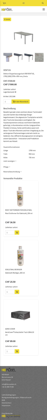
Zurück (7, 19)
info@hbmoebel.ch (9, 384)
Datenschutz (6, 403)
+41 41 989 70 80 (8, 387)
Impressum (6, 405)
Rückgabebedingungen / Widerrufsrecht (16, 397)
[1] (17, 232)
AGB (3, 400)
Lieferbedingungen (9, 395)
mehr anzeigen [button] (9, 161)
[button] (23, 167)
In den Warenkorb (21, 101)
